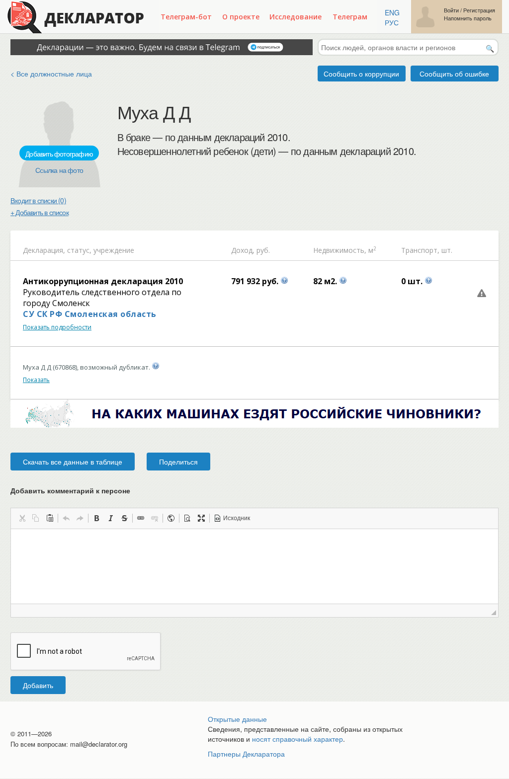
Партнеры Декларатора (246, 754)
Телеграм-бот (186, 16)
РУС (392, 22)
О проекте (240, 16)
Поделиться (178, 462)
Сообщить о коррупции (361, 73)
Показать (36, 380)
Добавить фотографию (59, 153)
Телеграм (350, 16)
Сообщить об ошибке (454, 73)
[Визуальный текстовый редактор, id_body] (254, 566)
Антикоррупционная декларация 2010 (103, 281)
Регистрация (479, 10)
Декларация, (44, 250)
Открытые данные (237, 719)
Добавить (38, 685)
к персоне (113, 490)
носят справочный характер (297, 739)
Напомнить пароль (468, 18)
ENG (392, 12)
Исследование (295, 16)
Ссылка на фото (59, 170)
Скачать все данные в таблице (72, 462)
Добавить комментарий (70, 490)
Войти (451, 10)
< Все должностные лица (51, 73)
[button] (22, 518)
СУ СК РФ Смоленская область (90, 314)
